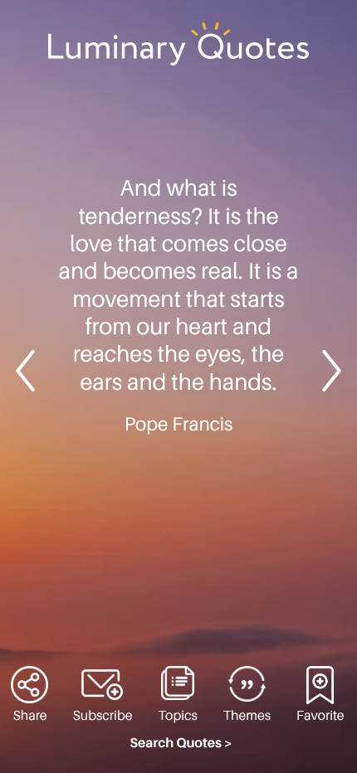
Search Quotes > (181, 743)
